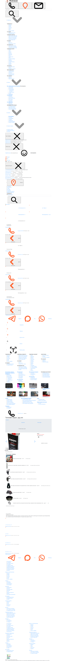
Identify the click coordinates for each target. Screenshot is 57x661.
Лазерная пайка (9, 399)
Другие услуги (22, 337)
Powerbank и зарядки (12, 68)
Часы (9, 50)
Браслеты (10, 53)
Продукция (7, 586)
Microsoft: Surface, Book (12, 37)
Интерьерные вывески (12, 106)
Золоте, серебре (11, 30)
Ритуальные (10, 100)
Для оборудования (12, 121)
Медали (10, 49)
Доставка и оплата (10, 563)
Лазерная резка (11, 71)
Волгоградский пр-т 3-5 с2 (8, 551)
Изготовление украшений (11, 403)
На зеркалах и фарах (34, 653)
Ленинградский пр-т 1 (8, 172)
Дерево (8, 574)
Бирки (10, 57)
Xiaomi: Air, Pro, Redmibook (13, 36)
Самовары (10, 60)
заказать (25, 413)
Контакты (8, 131)
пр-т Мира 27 (6, 533)
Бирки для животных (10, 592)
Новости (8, 570)
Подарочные (11, 120)
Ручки (10, 55)
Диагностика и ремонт (42, 400)
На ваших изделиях (8, 600)
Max (35, 318)
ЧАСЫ (38, 398)
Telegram (19, 318)
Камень (8, 577)
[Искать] (12, 14)
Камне (10, 28)
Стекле (10, 26)
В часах (40, 403)
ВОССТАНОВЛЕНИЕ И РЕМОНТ (26, 398)
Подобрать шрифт (10, 129)
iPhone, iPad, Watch (12, 66)
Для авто (6, 607)
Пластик (8, 576)
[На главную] (12, 1)
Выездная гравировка (10, 567)
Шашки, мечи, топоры (12, 43)
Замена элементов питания (42, 402)
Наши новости (9, 631)
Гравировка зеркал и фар (13, 47)
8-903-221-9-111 (7, 140)
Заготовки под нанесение (11, 594)
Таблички (8, 82)
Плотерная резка (11, 73)
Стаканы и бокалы (11, 61)
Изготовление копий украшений (28, 403)
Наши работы (9, 561)
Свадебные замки (11, 33)
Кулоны (10, 62)
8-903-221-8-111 (7, 142)
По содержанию (10, 102)
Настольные (11, 99)
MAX (35, 557)
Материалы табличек (10, 569)
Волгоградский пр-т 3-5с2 (9, 177)
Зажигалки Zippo (9, 589)
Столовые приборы (12, 58)
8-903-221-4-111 (7, 141)
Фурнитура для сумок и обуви (28, 402)
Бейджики (10, 77)
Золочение (8, 408)
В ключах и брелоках (42, 404)
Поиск (10, 194)
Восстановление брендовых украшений (29, 400)
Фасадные (10, 96)
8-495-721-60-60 (8, 139)
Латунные (10, 91)
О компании (9, 562)
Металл (8, 573)
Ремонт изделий (9, 400)
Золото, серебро (9, 579)
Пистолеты (10, 42)
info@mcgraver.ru (8, 554)
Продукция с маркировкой (9, 633)
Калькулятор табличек (10, 568)
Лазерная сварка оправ (26, 399)
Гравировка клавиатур (9, 612)
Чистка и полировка (10, 402)
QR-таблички (11, 104)
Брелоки (10, 59)
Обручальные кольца (12, 32)
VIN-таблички (11, 97)
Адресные (10, 103)
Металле (10, 24)
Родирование (9, 407)
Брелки (8, 593)
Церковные (10, 101)
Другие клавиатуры (12, 39)
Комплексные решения (12, 109)
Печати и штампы (11, 78)
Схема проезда (7, 227)
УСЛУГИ (6, 398)
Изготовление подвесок (11, 404)
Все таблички (9, 86)
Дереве (10, 25)
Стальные (10, 119)
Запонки (10, 51)
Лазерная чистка (11, 70)
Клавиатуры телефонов (12, 38)
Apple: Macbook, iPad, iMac (13, 35)
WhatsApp (8, 160)
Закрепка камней (9, 401)
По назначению (9, 95)
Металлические (11, 89)
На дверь (20, 380)
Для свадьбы (7, 596)
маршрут (16, 169)
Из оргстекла (11, 88)
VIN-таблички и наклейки (13, 46)
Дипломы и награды (12, 98)
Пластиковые (11, 87)
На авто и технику (12, 122)
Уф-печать (10, 72)
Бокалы (8, 599)
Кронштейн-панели (12, 107)
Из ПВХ (10, 93)
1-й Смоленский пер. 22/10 (9, 169)
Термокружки (11, 56)
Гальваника (7, 406)
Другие (10, 64)
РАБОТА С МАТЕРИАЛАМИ (9, 572)
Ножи (10, 41)
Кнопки (20, 369)
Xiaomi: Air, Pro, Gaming (10, 614)
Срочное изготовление (16, 86)
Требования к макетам (10, 130)
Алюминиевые (11, 90)
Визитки (10, 76)
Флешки (10, 67)
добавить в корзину (44, 443)
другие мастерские (15, 240)
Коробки (10, 63)
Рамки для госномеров (12, 45)
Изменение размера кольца (27, 401)
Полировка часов (41, 399)
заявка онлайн (10, 161)
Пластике (10, 27)
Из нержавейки (11, 92)
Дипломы (8, 590)
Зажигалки (10, 54)
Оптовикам (9, 564)
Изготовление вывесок (12, 108)
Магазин (21, 343)
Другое (8, 641)
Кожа (8, 578)
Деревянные (11, 94)
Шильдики (8, 112)
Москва (21, 182)
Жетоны (10, 52)
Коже (9, 29)
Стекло (8, 575)
